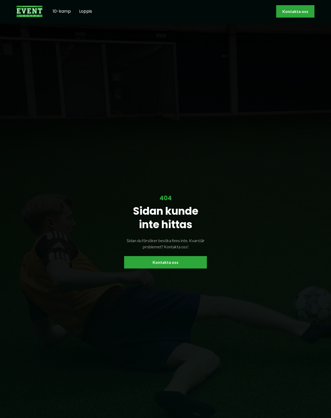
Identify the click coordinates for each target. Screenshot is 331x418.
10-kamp (62, 11)
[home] (29, 11)
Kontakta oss (295, 11)
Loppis (85, 11)
